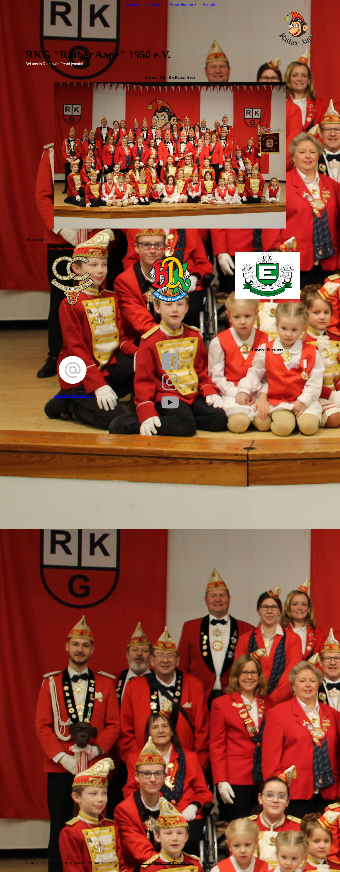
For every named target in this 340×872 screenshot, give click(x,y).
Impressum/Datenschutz (174, 863)
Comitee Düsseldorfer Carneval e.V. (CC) (72, 248)
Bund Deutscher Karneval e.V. (170, 248)
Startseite (132, 4)
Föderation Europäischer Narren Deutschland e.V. (267, 248)
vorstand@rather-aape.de (72, 396)
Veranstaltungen (181, 4)
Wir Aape (152, 4)
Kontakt (209, 4)
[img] (170, 28)
